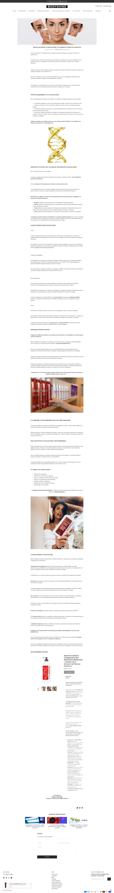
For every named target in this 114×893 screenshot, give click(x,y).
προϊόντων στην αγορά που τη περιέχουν (44, 247)
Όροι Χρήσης (55, 888)
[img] (4, 877)
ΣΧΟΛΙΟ (40, 846)
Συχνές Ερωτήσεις (56, 880)
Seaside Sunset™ (54, 322)
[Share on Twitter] (80, 807)
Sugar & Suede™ (58, 297)
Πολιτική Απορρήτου (56, 887)
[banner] (57, 6)
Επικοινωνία (55, 874)
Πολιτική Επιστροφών (57, 885)
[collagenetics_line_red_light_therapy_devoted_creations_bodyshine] (57, 395)
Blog (53, 877)
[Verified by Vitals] (10, 886)
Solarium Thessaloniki (57, 797)
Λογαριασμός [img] (106, 6)
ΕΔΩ (67, 374)
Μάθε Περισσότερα (59, 491)
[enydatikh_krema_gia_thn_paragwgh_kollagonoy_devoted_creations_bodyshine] (57, 522)
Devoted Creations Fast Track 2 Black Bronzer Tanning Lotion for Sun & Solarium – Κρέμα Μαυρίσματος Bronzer (18, 884)
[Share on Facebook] (77, 807)
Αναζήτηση (54, 876)
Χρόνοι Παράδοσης (56, 882)
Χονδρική (54, 879)
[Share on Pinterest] (82, 807)
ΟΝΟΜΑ (40, 842)
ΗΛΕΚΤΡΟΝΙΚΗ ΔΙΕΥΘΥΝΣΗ (65, 842)
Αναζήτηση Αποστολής (57, 883)
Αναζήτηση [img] (98, 6)
